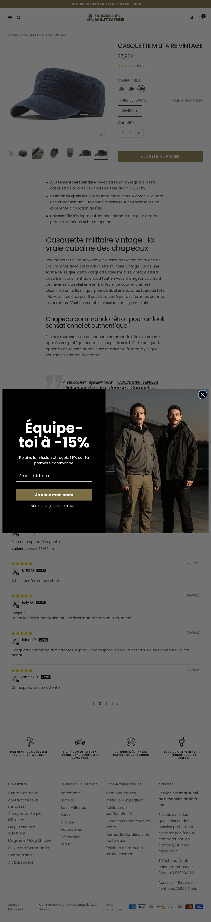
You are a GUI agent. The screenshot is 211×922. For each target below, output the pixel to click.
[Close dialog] (203, 395)
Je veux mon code (54, 495)
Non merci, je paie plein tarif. (53, 505)
